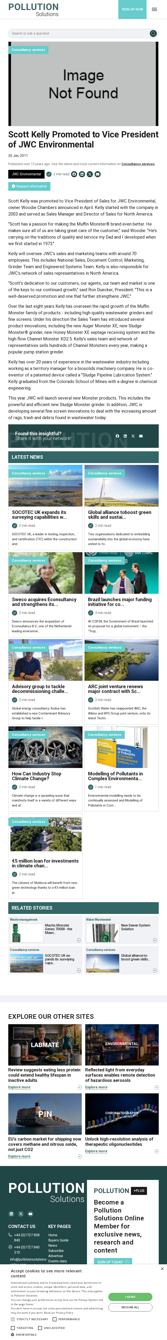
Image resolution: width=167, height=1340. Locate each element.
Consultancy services (138, 164)
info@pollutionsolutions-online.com (27, 1262)
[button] (12, 1319)
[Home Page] (33, 9)
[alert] (83, 1302)
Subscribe (56, 1251)
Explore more (19, 1087)
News (52, 1245)
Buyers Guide (58, 1240)
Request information (31, 186)
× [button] (162, 1269)
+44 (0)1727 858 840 (27, 1237)
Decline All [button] (130, 1307)
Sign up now (132, 9)
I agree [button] (130, 1297)
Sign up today (110, 1262)
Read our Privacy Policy (58, 1313)
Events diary (57, 1261)
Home (52, 1235)
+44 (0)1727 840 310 (27, 1250)
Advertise (55, 1256)
